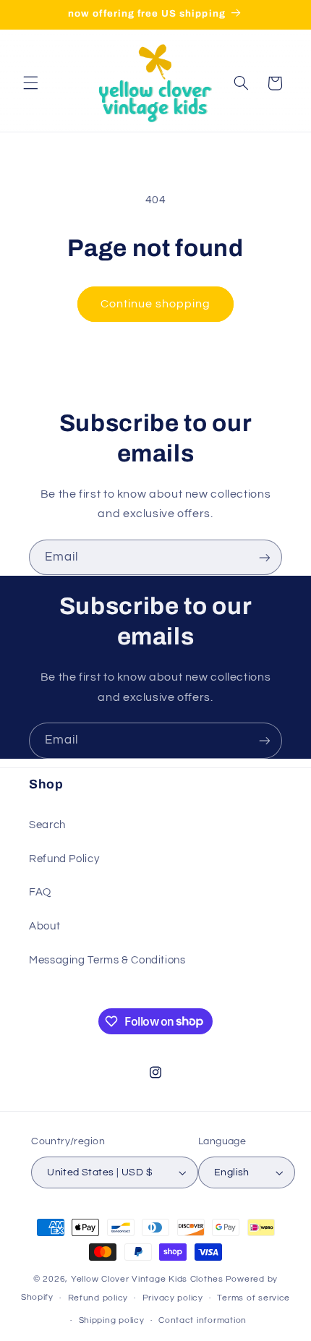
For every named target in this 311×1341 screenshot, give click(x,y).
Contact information (202, 1320)
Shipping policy (112, 1320)
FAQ (40, 892)
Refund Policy (64, 858)
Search (47, 825)
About (44, 926)
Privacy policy (172, 1298)
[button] (30, 83)
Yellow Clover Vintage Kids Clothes (147, 1279)
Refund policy (98, 1298)
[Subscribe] (264, 557)
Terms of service (253, 1298)
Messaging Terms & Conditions (107, 960)
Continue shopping (156, 304)
